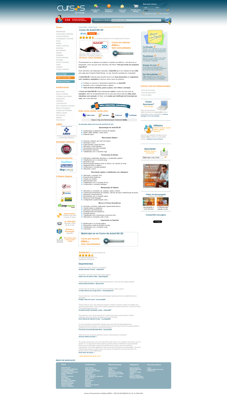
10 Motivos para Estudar (64, 96)
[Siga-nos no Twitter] (66, 162)
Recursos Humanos (62, 62)
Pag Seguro (133, 370)
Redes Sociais (112, 368)
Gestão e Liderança (62, 46)
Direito (58, 41)
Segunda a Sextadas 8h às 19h (69, 224)
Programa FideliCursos (137, 378)
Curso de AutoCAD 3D (148, 93)
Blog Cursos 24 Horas (115, 372)
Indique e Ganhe (61, 113)
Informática (59, 48)
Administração (60, 31)
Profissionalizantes (62, 57)
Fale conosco (60, 120)
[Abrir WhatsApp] (221, 390)
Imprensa (88, 386)
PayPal (132, 373)
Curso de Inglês (146, 95)
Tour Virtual (148, 106)
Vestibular (59, 67)
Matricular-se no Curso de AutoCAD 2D (102, 233)
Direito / (64, 373)
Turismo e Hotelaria (62, 69)
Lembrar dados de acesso (155, 369)
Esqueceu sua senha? (151, 13)
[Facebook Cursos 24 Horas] (66, 166)
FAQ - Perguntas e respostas (65, 106)
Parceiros (88, 383)
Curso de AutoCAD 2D (98, 253)
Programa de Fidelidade (64, 110)
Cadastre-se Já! (100, 20)
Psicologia (59, 60)
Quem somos (60, 91)
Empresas (88, 382)
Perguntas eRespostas (109, 10)
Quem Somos (69, 214)
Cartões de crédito (135, 372)
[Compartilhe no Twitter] (83, 33)
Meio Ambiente (61, 50)
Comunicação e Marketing (64, 34)
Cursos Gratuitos (135, 375)
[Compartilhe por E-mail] (98, 33)
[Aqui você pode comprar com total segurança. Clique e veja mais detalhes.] (66, 199)
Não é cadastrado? (164, 13)
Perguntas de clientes (92, 385)
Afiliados (59, 117)
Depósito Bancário (135, 369)
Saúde (58, 64)
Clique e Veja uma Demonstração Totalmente (109, 120)
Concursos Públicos (62, 36)
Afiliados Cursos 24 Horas (155, 139)
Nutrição (59, 53)
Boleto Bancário (135, 368)
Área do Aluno (60, 115)
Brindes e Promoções (63, 108)
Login (149, 368)
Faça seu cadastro (62, 94)
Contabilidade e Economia (64, 39)
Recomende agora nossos (70, 239)
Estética (58, 43)
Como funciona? (61, 103)
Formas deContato (122, 11)
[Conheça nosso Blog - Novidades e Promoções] (66, 170)
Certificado (59, 101)
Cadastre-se (151, 370)
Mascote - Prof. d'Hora (115, 376)
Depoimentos (60, 99)
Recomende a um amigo (116, 373)
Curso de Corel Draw (148, 90)
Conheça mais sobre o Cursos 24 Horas (69, 216)
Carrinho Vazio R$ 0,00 (136, 10)
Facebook (111, 370)
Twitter (110, 369)
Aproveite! (69, 233)
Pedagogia (59, 55)
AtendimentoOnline (95, 11)
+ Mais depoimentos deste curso (89, 356)
